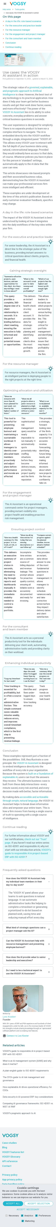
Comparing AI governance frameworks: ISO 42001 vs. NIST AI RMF (28, 1105)
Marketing (30, 1221)
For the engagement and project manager (25, 34)
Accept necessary (28, 1209)
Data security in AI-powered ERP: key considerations (28, 1097)
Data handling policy (13, 1184)
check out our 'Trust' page (26, 841)
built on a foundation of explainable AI (28, 775)
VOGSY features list (13, 1152)
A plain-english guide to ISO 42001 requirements (26, 1070)
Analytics (28, 1215)
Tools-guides (20, 9)
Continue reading (13, 47)
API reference (10, 1161)
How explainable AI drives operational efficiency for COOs (27, 1089)
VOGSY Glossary (11, 1156)
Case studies (9, 1143)
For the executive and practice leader (23, 25)
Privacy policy (9, 1175)
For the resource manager (17, 30)
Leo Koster (9, 1016)
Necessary (14, 1215)
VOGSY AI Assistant (13, 112)
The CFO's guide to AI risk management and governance (23, 1079)
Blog (4, 1147)
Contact (6, 1166)
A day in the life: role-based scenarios (23, 21)
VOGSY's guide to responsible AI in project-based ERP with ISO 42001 (28, 853)
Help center (7, 9)
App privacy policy (12, 1179)
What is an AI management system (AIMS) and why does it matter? (27, 1062)
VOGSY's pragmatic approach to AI (19, 1113)
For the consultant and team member (23, 38)
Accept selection (39, 1203)
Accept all (13, 1203)
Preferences (45, 1215)
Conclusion (10, 43)
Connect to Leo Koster (18, 1035)
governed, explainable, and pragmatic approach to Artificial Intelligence (28, 91)
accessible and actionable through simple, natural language (25, 799)
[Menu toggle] (5, 3)
